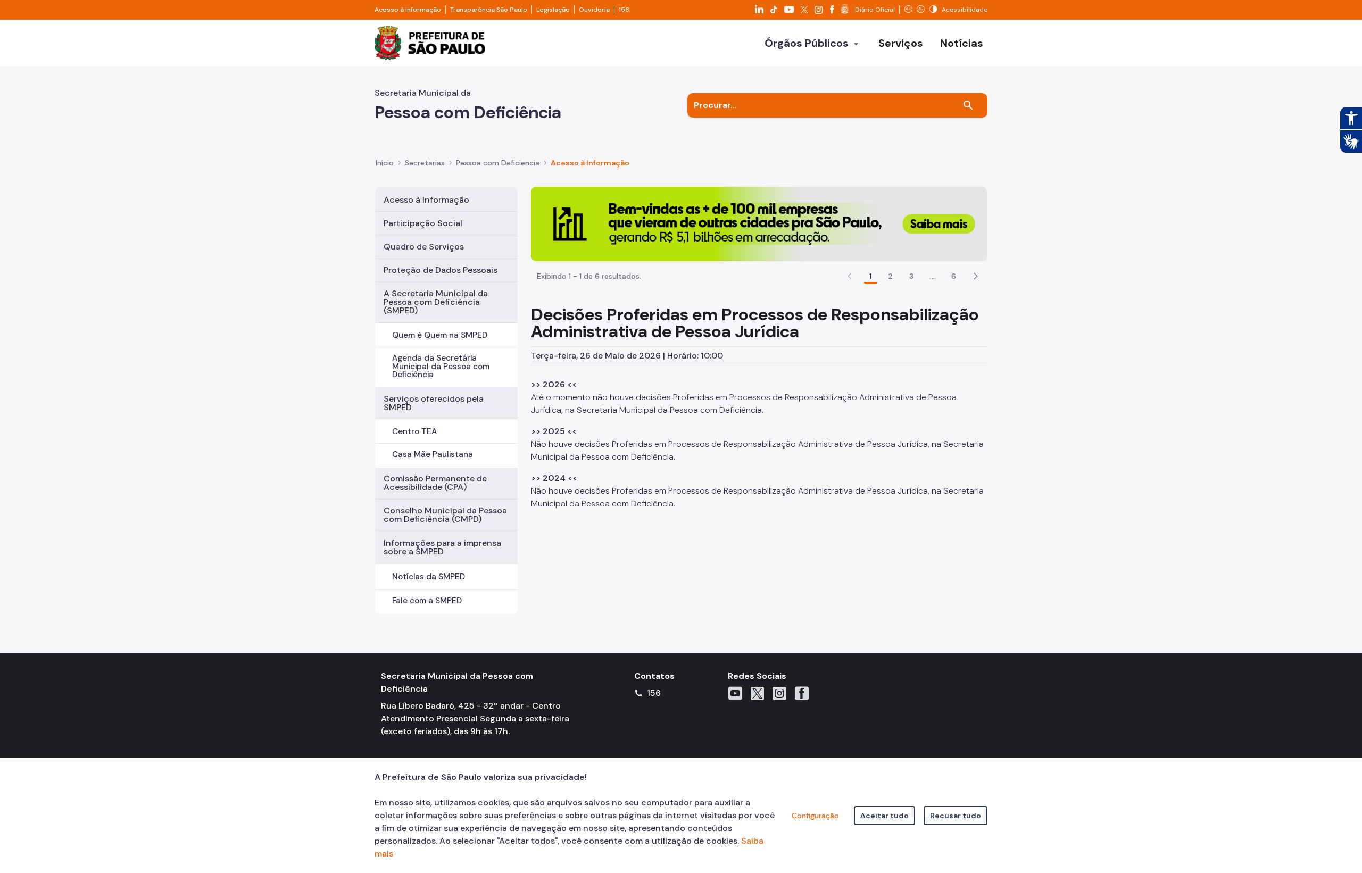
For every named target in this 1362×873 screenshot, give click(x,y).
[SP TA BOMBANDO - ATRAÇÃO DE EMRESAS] (759, 223)
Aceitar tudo (884, 815)
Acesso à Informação (590, 163)
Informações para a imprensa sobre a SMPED (442, 547)
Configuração (815, 815)
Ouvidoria (594, 9)
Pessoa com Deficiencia (497, 163)
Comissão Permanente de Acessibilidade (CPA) (435, 483)
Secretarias (425, 163)
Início (385, 163)
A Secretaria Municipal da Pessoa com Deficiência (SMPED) (436, 302)
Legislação (553, 9)
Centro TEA (414, 431)
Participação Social (423, 223)
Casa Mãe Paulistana (432, 454)
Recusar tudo (955, 815)
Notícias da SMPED (428, 576)
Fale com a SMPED (427, 600)
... (932, 276)
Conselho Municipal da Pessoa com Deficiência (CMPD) (445, 515)
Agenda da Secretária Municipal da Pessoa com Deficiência (440, 366)
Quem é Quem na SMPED (439, 335)
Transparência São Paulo (488, 9)
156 (624, 9)
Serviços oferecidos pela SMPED (434, 403)
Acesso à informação (408, 9)
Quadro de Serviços (424, 246)
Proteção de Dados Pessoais (440, 270)
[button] (975, 276)
